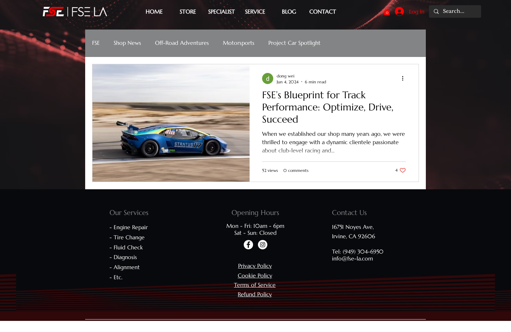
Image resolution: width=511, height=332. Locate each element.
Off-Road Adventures (182, 42)
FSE (96, 42)
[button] (387, 11)
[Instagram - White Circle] (262, 244)
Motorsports (238, 42)
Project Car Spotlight (294, 42)
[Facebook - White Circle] (248, 244)
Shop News (127, 42)
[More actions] (405, 78)
